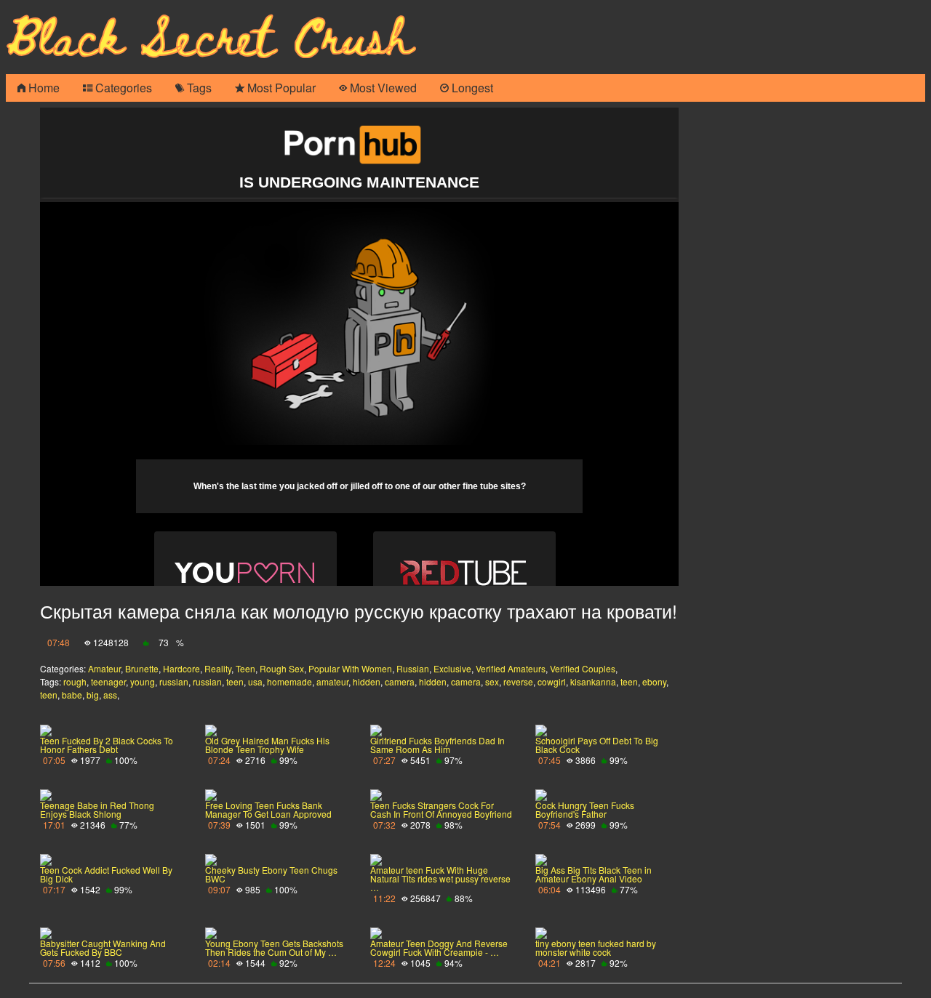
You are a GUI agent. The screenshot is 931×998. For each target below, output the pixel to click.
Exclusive (452, 668)
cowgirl (552, 681)
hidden (366, 681)
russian (173, 681)
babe (72, 694)
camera (400, 681)
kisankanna (593, 681)
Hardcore (181, 668)
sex (492, 681)
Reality (217, 668)
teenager (108, 681)
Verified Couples (582, 668)
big (93, 694)
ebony (654, 681)
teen (235, 681)
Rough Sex (282, 668)
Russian (412, 668)
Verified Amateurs (511, 668)
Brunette (142, 668)
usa (255, 681)
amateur (332, 681)
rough (75, 681)
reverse (518, 681)
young (142, 681)
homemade (289, 681)
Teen (245, 668)
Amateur (104, 668)
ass (110, 694)
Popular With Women (350, 668)
